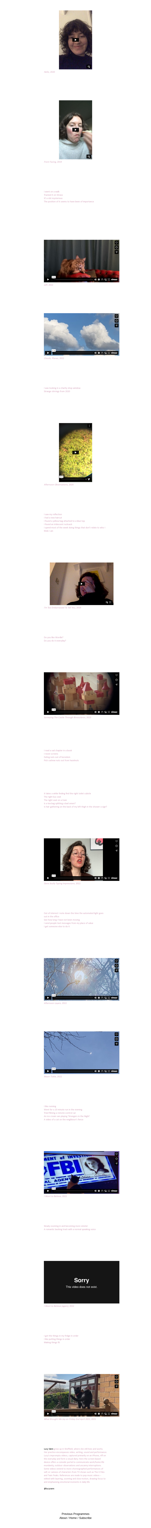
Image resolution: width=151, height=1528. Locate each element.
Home (73, 1517)
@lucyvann (49, 1489)
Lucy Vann (48, 1449)
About (63, 1517)
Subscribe (85, 1517)
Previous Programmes (75, 1513)
